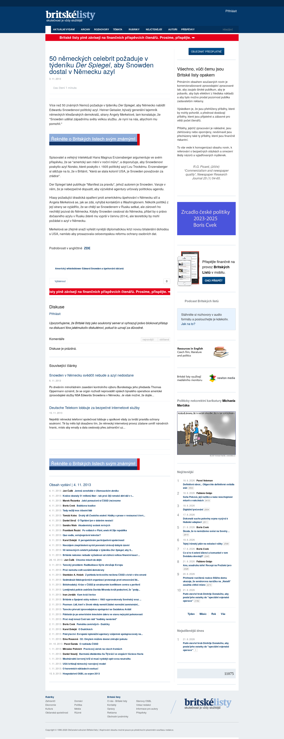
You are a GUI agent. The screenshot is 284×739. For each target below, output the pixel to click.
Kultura (49, 708)
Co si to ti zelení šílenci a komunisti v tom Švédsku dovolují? (205, 554)
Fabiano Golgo (204, 493)
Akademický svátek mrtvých (94, 525)
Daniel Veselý (70, 654)
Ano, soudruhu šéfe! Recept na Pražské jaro (207, 566)
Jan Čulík (68, 490)
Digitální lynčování (196, 509)
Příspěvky (188, 29)
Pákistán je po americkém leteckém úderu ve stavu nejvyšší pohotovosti (103, 614)
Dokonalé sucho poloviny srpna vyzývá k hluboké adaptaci (205, 520)
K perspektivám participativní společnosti (101, 540)
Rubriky (134, 29)
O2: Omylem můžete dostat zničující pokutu (103, 639)
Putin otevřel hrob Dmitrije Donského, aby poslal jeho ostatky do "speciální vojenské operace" (206, 597)
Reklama (112, 712)
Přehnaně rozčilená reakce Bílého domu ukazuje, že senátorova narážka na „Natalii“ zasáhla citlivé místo (207, 581)
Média (77, 708)
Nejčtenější (185, 472)
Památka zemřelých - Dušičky (93, 624)
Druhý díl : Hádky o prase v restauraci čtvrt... (112, 515)
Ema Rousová (70, 639)
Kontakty (111, 704)
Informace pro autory (147, 708)
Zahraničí (50, 701)
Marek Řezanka (71, 500)
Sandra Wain (70, 525)
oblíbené (164, 339)
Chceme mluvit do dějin (89, 560)
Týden (191, 614)
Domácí (78, 701)
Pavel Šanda (71, 644)
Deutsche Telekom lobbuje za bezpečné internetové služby (94, 407)
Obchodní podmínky (117, 716)
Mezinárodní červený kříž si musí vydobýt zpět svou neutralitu (97, 658)
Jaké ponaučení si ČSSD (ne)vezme (101, 500)
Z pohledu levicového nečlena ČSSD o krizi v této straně (115, 574)
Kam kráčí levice (86, 594)
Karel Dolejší (70, 540)
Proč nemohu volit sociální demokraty (83, 570)
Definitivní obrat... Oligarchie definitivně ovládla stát (208, 486)
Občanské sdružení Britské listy (83, 729)
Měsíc (203, 614)
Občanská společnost (56, 712)
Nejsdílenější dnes (190, 630)
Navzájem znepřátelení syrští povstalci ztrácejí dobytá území (96, 545)
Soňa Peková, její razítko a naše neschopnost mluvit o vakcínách (208, 498)
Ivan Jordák (69, 594)
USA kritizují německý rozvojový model (84, 663)
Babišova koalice (86, 505)
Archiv (85, 29)
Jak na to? (188, 324)
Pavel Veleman (204, 480)
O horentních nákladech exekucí (80, 668)
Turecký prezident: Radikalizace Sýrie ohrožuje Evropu (93, 565)
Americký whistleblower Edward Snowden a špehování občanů (89, 268)
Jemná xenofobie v (97, 490)
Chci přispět (214, 280)
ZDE (87, 248)
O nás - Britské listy (117, 701)
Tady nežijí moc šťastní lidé (77, 510)
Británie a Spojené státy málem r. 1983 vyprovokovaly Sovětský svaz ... (102, 599)
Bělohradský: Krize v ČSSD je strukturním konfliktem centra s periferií (101, 584)
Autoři (172, 29)
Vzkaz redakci (143, 704)
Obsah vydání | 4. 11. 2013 (70, 484)
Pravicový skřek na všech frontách (102, 649)
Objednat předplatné (206, 51)
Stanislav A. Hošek (73, 574)
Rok (213, 614)
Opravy (111, 708)
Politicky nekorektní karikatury (206, 402)
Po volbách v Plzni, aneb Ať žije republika (104, 530)
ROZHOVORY (101, 29)
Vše (223, 614)
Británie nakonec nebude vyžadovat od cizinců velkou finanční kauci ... (101, 555)
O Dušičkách (85, 629)
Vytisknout (59, 281)
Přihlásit (231, 11)
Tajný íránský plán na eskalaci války (206, 543)
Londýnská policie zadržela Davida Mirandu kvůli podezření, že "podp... (101, 589)
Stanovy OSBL (143, 701)
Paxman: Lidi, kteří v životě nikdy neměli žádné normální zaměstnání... (101, 604)
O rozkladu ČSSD (88, 644)
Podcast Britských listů (201, 301)
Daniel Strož (69, 520)
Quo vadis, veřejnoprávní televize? (82, 535)
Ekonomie (50, 704)
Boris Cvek (69, 505)
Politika (78, 704)
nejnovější (149, 339)
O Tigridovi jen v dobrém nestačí (95, 520)
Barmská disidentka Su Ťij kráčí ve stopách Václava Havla (111, 654)
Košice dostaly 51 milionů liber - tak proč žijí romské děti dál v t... (98, 495)
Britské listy (72, 16)
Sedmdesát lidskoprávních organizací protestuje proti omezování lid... (101, 579)
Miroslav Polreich (72, 649)
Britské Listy (208, 704)
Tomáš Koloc (70, 515)
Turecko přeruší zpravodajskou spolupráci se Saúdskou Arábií (97, 609)
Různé (77, 712)
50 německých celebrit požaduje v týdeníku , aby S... (98, 550)
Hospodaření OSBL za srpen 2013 (81, 673)
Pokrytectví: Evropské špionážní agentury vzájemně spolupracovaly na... (103, 634)
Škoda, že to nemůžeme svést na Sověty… (206, 532)
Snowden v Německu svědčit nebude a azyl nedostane (91, 375)
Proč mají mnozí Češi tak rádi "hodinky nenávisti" (90, 619)
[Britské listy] (94, 140)
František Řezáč (72, 530)
